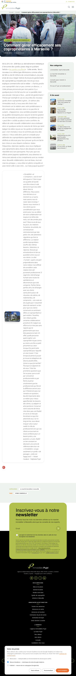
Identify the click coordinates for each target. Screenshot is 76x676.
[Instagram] (36, 578)
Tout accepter (62, 670)
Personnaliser (48, 670)
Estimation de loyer (38, 618)
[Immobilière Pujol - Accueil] (10, 7)
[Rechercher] (69, 7)
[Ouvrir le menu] (73, 7)
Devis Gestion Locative (38, 620)
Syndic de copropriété (38, 595)
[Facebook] (40, 578)
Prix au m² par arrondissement (60, 86)
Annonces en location (38, 612)
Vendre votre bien (38, 592)
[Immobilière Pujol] (38, 566)
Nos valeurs (38, 634)
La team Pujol (38, 631)
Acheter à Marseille (38, 598)
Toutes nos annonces (38, 606)
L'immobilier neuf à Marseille (59, 70)
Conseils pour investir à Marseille (58, 81)
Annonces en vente (38, 609)
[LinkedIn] (44, 578)
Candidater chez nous (38, 643)
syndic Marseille (21, 493)
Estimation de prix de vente (38, 615)
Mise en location (38, 587)
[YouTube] (31, 578)
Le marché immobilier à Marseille (58, 75)
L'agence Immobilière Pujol (38, 629)
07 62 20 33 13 (35, 552)
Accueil (11, 12)
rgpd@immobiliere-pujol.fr (52, 552)
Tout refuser (35, 670)
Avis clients (38, 637)
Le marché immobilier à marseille (17, 40)
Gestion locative (38, 590)
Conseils (17, 12)
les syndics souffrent (17, 69)
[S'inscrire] (58, 528)
